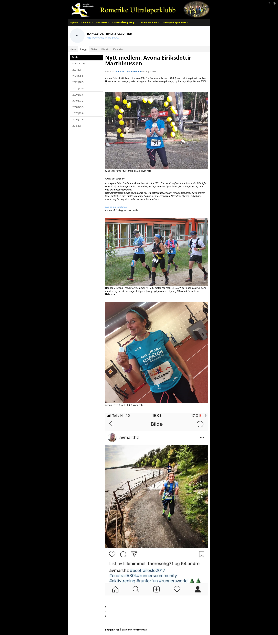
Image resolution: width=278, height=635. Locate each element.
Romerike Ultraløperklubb (128, 71)
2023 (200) (78, 76)
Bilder (94, 49)
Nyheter (74, 22)
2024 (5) (76, 69)
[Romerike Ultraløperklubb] (139, 9)
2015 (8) (76, 125)
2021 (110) (78, 88)
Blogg (83, 49)
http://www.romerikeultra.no (103, 38)
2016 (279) (78, 119)
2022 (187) (78, 82)
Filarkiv (105, 49)
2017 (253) (78, 113)
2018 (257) (78, 107)
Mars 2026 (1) (79, 63)
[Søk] (269, 3)
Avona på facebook (116, 207)
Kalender (118, 49)
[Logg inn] (274, 3)
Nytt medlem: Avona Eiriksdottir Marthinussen (148, 60)
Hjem (73, 49)
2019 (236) (78, 100)
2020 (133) (78, 94)
